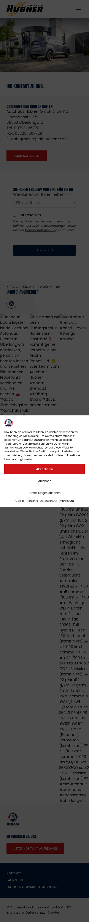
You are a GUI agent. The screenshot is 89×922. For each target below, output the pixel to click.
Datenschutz (48, 501)
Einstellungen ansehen (44, 493)
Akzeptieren (44, 469)
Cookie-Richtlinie (26, 501)
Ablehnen (44, 481)
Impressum (66, 501)
